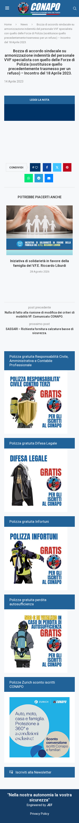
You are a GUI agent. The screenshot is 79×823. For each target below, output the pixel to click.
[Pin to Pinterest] (67, 167)
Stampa (39, 116)
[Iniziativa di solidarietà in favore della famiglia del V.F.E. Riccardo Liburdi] (39, 230)
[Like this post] (36, 167)
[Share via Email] (49, 178)
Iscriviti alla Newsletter (33, 772)
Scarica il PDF (39, 108)
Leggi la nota (39, 99)
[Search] (75, 8)
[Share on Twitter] (57, 167)
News (24, 24)
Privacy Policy (39, 814)
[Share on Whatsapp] (28, 178)
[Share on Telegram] (39, 178)
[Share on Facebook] (47, 167)
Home (8, 24)
